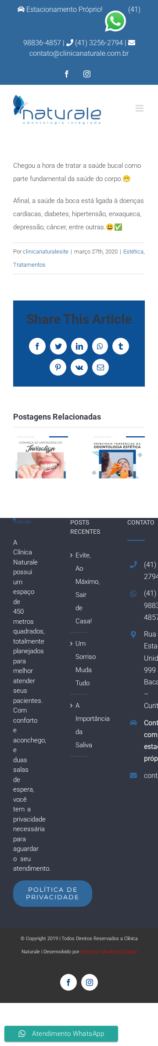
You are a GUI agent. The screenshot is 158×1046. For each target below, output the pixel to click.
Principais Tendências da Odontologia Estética (117, 457)
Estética (133, 251)
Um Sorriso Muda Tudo (79, 663)
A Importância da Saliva (79, 725)
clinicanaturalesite (45, 251)
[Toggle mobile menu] (140, 108)
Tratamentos (29, 264)
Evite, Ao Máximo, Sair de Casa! (79, 588)
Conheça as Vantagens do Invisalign (40, 457)
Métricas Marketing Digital (109, 952)
